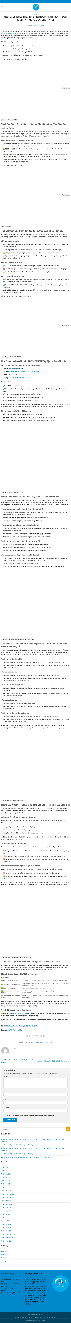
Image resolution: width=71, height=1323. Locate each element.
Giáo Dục (4, 1254)
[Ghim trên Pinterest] (40, 1036)
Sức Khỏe (4, 1258)
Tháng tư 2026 (5, 1181)
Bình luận (6, 1076)
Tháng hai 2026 (6, 1187)
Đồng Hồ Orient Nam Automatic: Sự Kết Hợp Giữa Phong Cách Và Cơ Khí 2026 (25, 1157)
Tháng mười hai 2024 (8, 1234)
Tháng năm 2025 (6, 1217)
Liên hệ (54, 1317)
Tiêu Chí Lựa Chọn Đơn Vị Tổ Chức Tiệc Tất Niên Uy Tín (18, 1145)
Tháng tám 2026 (6, 1167)
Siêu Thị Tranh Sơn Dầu (16, 378)
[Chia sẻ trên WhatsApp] (27, 1036)
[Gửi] (68, 1129)
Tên (4, 1091)
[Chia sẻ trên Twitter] (33, 1036)
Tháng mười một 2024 (8, 1238)
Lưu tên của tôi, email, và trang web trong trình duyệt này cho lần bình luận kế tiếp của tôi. (30, 1115)
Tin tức (35, 14)
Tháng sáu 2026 (6, 1174)
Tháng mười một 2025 (8, 1197)
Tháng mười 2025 (6, 1201)
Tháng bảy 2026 (6, 1170)
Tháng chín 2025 (6, 1204)
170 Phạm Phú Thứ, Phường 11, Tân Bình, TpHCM (23, 372)
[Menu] (2, 7)
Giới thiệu (25, 1317)
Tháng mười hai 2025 (8, 1194)
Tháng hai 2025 (6, 1227)
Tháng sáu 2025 (6, 1214)
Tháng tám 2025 (6, 1207)
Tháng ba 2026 (6, 1184)
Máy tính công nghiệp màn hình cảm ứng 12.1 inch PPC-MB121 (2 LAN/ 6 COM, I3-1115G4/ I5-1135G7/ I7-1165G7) (33, 1140)
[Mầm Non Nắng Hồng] (35, 7)
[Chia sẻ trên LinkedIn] (43, 1036)
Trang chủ (17, 1317)
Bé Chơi (3, 1251)
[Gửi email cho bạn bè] (37, 1036)
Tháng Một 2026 (6, 1191)
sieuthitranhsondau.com (16, 369)
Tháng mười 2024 (6, 1241)
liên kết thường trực (47, 1042)
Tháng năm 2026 (6, 1177)
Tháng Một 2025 (6, 1231)
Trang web (6, 1107)
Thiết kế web (30, 1314)
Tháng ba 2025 (6, 1224)
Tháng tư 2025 (5, 1221)
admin (42, 25)
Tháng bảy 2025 (6, 1211)
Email (5, 1099)
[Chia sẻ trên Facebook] (30, 1036)
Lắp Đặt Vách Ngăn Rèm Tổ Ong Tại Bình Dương (52, 1061)
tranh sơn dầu (12, 33)
